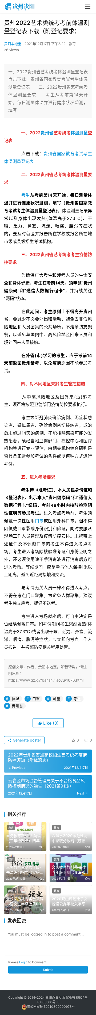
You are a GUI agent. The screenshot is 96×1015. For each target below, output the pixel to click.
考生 (25, 195)
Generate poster (26, 740)
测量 (83, 132)
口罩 (39, 520)
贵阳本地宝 (12, 43)
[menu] (87, 7)
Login (23, 962)
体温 (75, 132)
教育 (72, 43)
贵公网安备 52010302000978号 (51, 1007)
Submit (48, 970)
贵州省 (47, 132)
